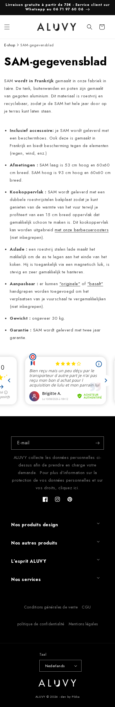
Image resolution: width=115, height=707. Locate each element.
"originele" (69, 284)
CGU (86, 607)
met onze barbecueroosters (82, 230)
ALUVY (40, 696)
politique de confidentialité (40, 624)
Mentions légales (83, 624)
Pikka (76, 696)
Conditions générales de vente (51, 607)
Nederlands (55, 666)
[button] (7, 27)
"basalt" (95, 284)
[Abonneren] (97, 443)
